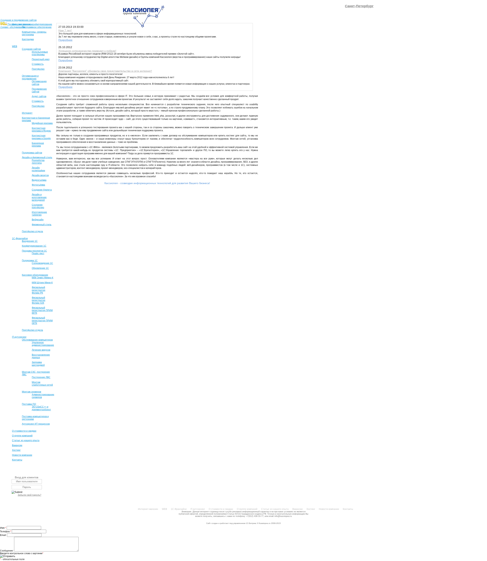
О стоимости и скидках (24, 431)
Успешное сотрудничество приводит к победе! (87, 50)
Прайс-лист (38, 253)
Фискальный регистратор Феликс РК (38, 290)
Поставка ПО (29, 404)
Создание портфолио (38, 206)
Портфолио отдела (32, 231)
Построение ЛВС (41, 377)
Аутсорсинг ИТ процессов (36, 424)
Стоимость (38, 64)
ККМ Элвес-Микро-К (42, 277)
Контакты (17, 459)
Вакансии (17, 445)
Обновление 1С (40, 268)
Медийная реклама (42, 123)
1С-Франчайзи (20, 238)
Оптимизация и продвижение (30, 77)
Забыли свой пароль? (29, 495)
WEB (14, 46)
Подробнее (65, 39)
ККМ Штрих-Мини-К (42, 282)
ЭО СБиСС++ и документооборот (41, 408)
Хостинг (16, 450)
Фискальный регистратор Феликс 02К (38, 300)
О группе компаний (22, 435)
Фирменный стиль (41, 224)
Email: (3, 535)
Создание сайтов (31, 49)
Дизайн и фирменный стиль (37, 157)
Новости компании (22, 455)
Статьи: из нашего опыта (25, 440)
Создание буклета (42, 189)
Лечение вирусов (41, 350)
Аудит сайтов (39, 96)
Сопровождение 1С (42, 263)
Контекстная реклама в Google (41, 137)
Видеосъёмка (39, 180)
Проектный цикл (40, 59)
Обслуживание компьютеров (37, 340)
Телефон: (5, 531)
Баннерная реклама (38, 144)
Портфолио (38, 69)
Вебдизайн (38, 219)
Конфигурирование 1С (34, 246)
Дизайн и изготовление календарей (39, 197)
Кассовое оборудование (35, 275)
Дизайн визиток (40, 175)
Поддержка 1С (30, 260)
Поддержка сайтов (32, 152)
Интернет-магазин (22, 24)
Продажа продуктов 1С (34, 251)
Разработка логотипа (38, 161)
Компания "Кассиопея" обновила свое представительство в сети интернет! (105, 70)
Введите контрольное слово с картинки (21, 553)
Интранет (27, 113)
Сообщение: (7, 550)
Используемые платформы (40, 53)
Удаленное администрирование (43, 343)
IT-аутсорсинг (19, 337)
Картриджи (28, 39)
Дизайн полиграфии (38, 169)
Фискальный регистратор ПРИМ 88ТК (42, 310)
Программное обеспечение (37, 27)
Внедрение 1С (30, 241)
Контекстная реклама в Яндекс (41, 129)
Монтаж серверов (31, 391)
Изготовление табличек (39, 213)
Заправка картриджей (38, 363)
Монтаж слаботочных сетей (42, 383)
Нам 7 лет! (65, 30)
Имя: (3, 528)
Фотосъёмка (38, 185)
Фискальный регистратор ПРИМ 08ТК (42, 320)
